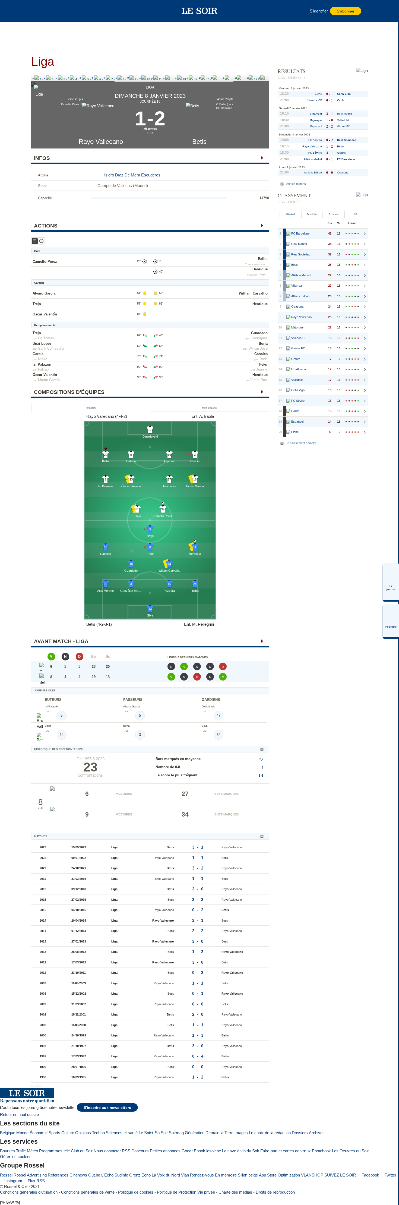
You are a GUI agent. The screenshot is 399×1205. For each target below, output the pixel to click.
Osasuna (343, 172)
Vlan (185, 1175)
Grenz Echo (140, 1175)
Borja (263, 343)
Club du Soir (82, 1151)
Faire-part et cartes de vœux (285, 1151)
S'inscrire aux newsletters (107, 1108)
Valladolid (343, 120)
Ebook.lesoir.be (207, 1151)
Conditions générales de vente (88, 1192)
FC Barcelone (346, 159)
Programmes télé (54, 1151)
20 (260, 77)
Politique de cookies (135, 1192)
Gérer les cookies (15, 1156)
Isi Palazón (42, 364)
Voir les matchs (296, 183)
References (58, 1175)
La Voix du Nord (166, 1175)
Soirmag (176, 1132)
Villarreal (316, 113)
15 (200, 77)
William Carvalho (253, 293)
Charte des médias (235, 1192)
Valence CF (315, 100)
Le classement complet (301, 443)
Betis (199, 141)
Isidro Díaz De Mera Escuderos (132, 175)
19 (248, 77)
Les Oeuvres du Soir (350, 1151)
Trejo (37, 304)
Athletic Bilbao (313, 172)
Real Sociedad (346, 139)
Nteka (42, 359)
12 (164, 77)
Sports (54, 1132)
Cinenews (78, 1175)
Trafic (21, 1151)
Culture (67, 1132)
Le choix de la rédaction (270, 1132)
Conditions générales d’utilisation (29, 1192)
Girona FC (343, 126)
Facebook (369, 1175)
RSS (126, 1151)
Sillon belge (248, 1175)
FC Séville (315, 152)
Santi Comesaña (51, 348)
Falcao (43, 369)
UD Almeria (315, 139)
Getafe (341, 152)
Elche (318, 93)
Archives (317, 1132)
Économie (38, 1132)
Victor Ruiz (259, 380)
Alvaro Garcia (44, 293)
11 (152, 77)
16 (212, 77)
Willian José (258, 348)
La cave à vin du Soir (240, 1151)
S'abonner (345, 11)
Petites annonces (165, 1151)
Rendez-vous (202, 1175)
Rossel (6, 1175)
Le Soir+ (146, 1132)
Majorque (316, 120)
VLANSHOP (312, 1175)
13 (176, 77)
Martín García (49, 380)
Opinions (83, 1132)
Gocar (187, 1151)
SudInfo (121, 1175)
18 (236, 77)
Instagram (12, 1180)
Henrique (260, 269)
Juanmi (262, 369)
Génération (194, 1132)
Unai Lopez (42, 343)
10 (140, 77)
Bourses (7, 1151)
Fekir (264, 274)
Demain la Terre (219, 1132)
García (38, 354)
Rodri (263, 359)
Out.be (94, 1175)
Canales (261, 354)
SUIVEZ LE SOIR (340, 1175)
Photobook (321, 1151)
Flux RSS (36, 1180)
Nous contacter (107, 1151)
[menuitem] (391, 582)
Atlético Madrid (312, 159)
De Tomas (46, 338)
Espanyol (316, 126)
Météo (32, 1151)
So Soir (161, 1132)
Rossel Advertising (30, 1175)
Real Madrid (344, 113)
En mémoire (226, 1175)
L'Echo (107, 1175)
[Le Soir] (200, 11)
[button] (44, 11)
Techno (98, 1132)
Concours (140, 1151)
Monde (22, 1132)
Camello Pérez (45, 262)
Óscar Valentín (45, 314)
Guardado (259, 333)
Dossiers (300, 1132)
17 (224, 77)
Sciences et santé (122, 1132)
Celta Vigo (344, 93)
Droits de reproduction (275, 1192)
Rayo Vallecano (101, 141)
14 (188, 77)
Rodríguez (260, 338)
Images (241, 1132)
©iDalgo (36, 1085)
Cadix (341, 100)
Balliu (263, 259)
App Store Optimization (279, 1175)
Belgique (7, 1132)
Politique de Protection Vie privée (186, 1192)
